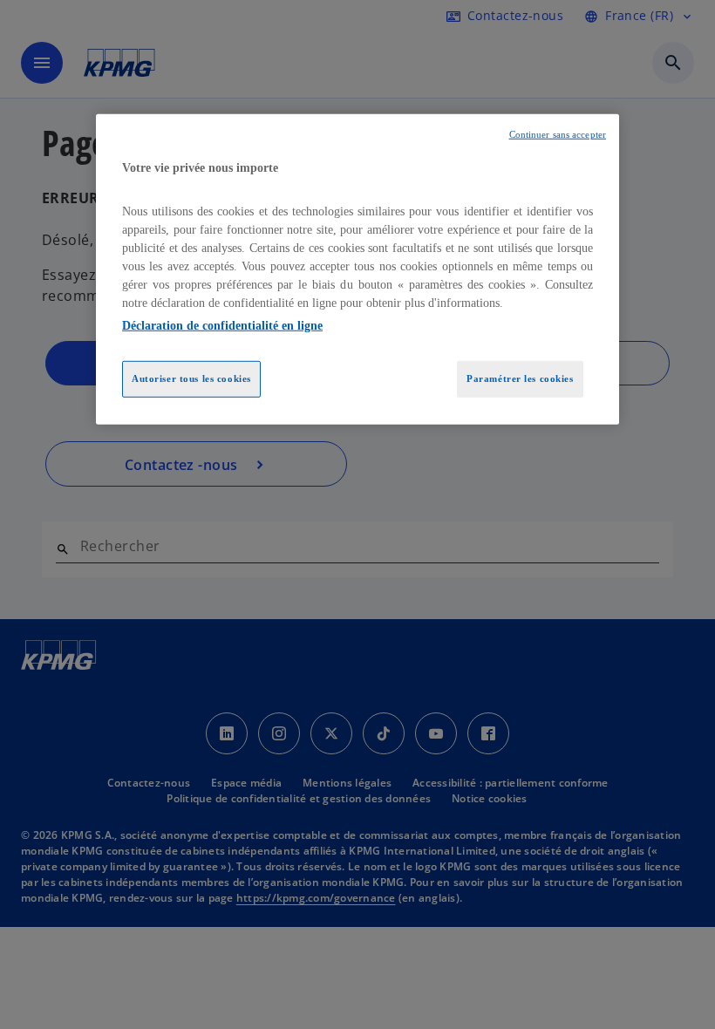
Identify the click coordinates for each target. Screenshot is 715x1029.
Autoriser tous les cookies (191, 377)
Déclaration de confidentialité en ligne (222, 324)
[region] (357, 269)
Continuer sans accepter (557, 135)
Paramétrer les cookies (520, 377)
